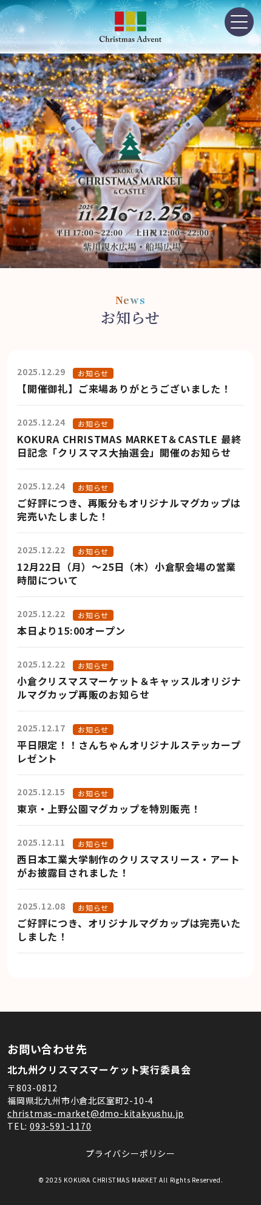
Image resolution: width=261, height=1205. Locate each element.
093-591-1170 (61, 1126)
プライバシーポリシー (130, 1153)
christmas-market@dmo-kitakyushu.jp (95, 1113)
